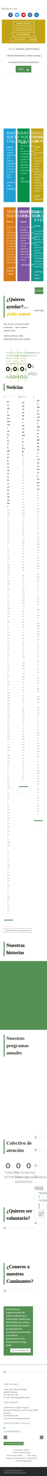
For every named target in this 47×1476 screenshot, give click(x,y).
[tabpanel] (39, 301)
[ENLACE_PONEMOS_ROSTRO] (39, 1176)
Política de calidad (21, 1450)
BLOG (34, 39)
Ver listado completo (13, 1443)
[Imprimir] (39, 1165)
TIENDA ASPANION (23, 23)
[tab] (39, 290)
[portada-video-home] (18, 1227)
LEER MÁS (41, 1213)
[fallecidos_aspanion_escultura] (39, 1149)
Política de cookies (15, 1455)
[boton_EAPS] (39, 1222)
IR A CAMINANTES (20, 1350)
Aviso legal (31, 1455)
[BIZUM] (39, 1137)
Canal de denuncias (23, 1461)
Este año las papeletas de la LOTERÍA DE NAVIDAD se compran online (8, 454)
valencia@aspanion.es (20, 1397)
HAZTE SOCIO (20, 39)
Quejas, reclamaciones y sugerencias (21, 1458)
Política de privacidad (21, 1453)
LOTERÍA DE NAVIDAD (23, 29)
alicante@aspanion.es (20, 1418)
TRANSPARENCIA (23, 34)
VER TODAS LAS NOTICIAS (18, 930)
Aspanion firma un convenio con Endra (23, 428)
